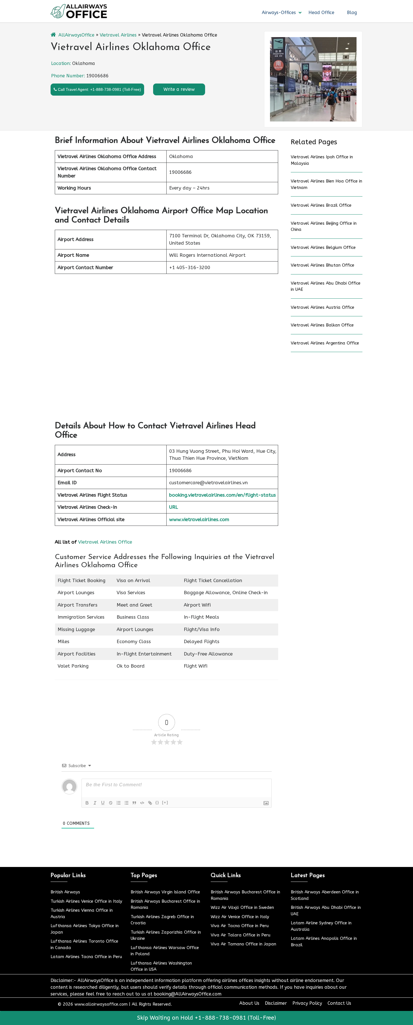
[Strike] (111, 802)
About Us (249, 1003)
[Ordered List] (118, 802)
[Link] (150, 802)
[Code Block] (142, 802)
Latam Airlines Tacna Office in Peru (86, 956)
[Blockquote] (134, 802)
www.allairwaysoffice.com (101, 1004)
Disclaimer (276, 1003)
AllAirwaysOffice (76, 35)
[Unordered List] (126, 802)
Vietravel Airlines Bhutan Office (322, 265)
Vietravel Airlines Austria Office (322, 307)
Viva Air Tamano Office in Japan (243, 944)
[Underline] (103, 802)
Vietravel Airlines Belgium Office (323, 247)
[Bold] (87, 802)
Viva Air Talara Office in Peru (241, 935)
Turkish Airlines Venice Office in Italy (86, 901)
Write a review (179, 89)
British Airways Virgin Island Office (165, 892)
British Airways (65, 892)
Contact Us (339, 1003)
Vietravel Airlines (118, 35)
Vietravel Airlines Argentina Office (325, 343)
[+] (165, 802)
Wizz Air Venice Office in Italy (240, 916)
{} (157, 802)
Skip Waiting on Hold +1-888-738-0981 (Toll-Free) (206, 1018)
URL (173, 507)
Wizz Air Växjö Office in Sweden (242, 907)
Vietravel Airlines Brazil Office (321, 205)
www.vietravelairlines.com (199, 519)
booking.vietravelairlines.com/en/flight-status (222, 495)
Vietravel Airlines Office (105, 542)
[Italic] (95, 802)
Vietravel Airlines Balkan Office (322, 325)
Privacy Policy (307, 1003)
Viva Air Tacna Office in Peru (240, 925)
